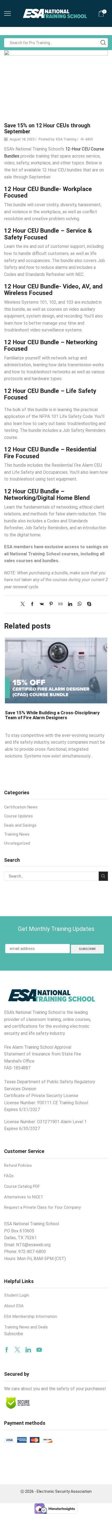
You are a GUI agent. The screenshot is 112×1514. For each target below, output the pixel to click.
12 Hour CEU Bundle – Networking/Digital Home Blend (47, 494)
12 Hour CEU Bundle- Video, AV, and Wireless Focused (53, 290)
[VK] (41, 604)
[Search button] (103, 42)
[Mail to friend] (60, 604)
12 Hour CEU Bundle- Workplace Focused (48, 192)
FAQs (9, 1175)
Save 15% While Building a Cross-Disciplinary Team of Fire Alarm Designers (52, 715)
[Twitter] (24, 604)
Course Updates (18, 816)
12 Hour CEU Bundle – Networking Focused (50, 345)
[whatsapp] (79, 604)
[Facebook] (32, 604)
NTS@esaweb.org (33, 1244)
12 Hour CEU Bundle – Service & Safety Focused (48, 234)
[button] (9, 697)
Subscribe (13, 1333)
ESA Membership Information (30, 1316)
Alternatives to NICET (23, 1197)
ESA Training (66, 139)
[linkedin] (70, 604)
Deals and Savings (20, 825)
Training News (16, 834)
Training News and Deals (26, 1327)
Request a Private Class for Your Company (42, 1207)
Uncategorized (17, 843)
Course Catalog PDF (22, 1186)
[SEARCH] (103, 876)
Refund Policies (18, 1165)
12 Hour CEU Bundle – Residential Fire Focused (50, 453)
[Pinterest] (51, 604)
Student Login (16, 1295)
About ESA (14, 1305)
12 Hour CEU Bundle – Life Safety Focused (50, 394)
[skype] (87, 604)
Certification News (21, 807)
